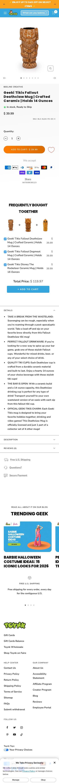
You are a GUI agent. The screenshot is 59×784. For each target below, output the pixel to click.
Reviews (37, 701)
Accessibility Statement (39, 676)
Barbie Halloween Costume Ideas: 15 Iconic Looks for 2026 (26, 562)
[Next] (54, 78)
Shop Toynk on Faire (15, 653)
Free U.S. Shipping (20, 459)
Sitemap (8, 697)
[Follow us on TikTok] (21, 734)
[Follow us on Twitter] (14, 727)
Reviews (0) (10, 448)
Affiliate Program (42, 684)
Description (11, 439)
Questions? (15, 467)
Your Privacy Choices (20, 749)
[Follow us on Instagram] (21, 727)
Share (28, 179)
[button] (53, 12)
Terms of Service (13, 691)
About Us (38, 667)
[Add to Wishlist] (51, 150)
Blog (35, 695)
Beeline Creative (13, 87)
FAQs (7, 703)
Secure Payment (18, 475)
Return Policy (11, 679)
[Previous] (4, 78)
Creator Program (42, 689)
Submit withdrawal (14, 709)
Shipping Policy (12, 685)
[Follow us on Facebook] (7, 727)
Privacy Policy (11, 673)
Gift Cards (9, 635)
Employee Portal (42, 707)
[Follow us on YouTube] (14, 734)
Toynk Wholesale (13, 647)
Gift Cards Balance (14, 641)
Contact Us (10, 667)
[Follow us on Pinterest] (7, 734)
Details (8, 310)
